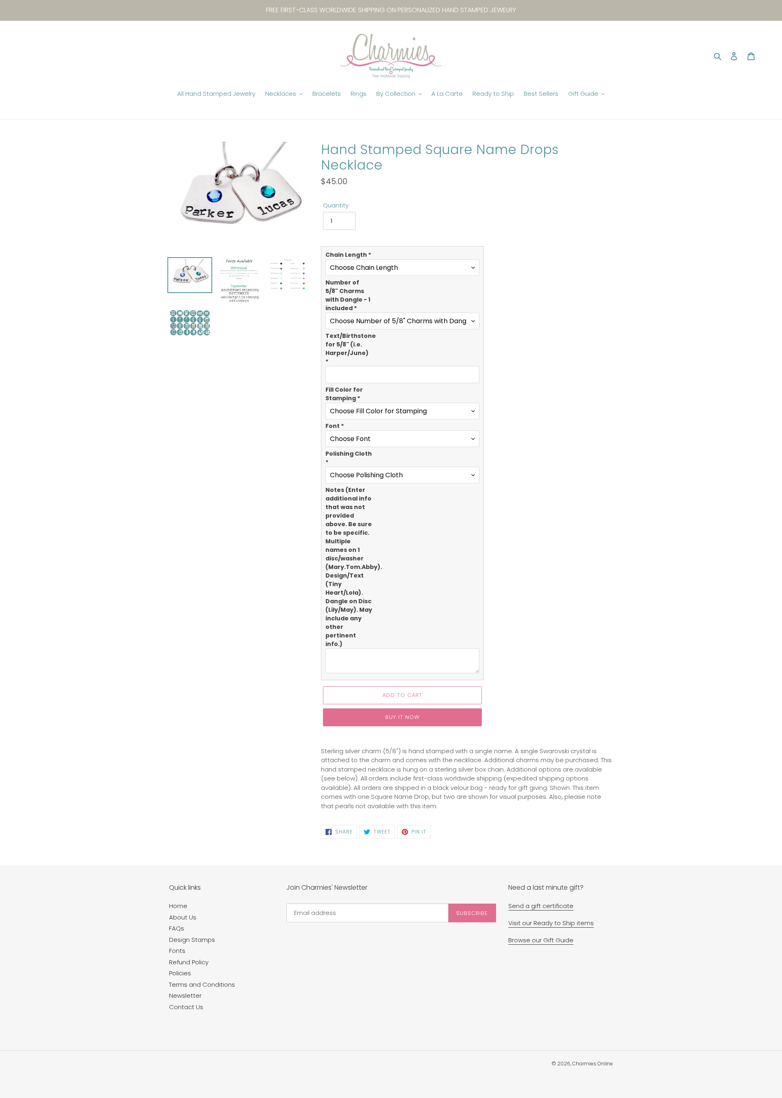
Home (178, 906)
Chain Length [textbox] (348, 255)
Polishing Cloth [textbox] (348, 458)
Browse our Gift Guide (540, 940)
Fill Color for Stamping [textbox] (344, 394)
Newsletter (185, 995)
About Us (182, 917)
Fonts (177, 950)
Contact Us (186, 1007)
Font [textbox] (334, 426)
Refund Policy (189, 962)
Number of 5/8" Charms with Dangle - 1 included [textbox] (347, 295)
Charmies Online (592, 1063)
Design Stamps (192, 939)
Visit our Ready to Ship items (551, 923)
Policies (180, 973)
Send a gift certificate (540, 906)
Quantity (336, 205)
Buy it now (402, 717)
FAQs (176, 928)
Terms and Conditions (202, 984)
